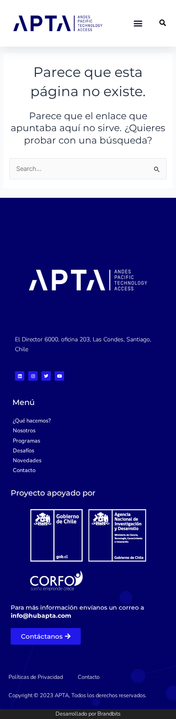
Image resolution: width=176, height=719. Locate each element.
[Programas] (88, 441)
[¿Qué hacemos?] (88, 421)
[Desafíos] (88, 451)
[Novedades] (88, 461)
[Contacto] (88, 470)
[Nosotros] (88, 431)
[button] (138, 23)
